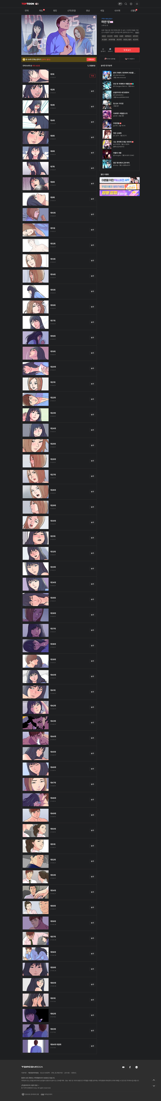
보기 (92, 91)
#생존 (121, 36)
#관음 (116, 36)
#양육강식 (128, 36)
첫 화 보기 (127, 50)
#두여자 (135, 36)
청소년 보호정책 (45, 1073)
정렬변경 (92, 66)
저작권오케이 (48, 1094)
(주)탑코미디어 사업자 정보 (29, 1085)
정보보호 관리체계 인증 (32, 1094)
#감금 (104, 36)
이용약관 (24, 1073)
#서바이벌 (112, 39)
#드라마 (119, 39)
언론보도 (73, 1073)
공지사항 (67, 1073)
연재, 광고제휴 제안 (57, 1073)
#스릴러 (104, 39)
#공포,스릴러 (127, 39)
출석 (120, 4)
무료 (92, 76)
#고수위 (109, 36)
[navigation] (26, 10)
